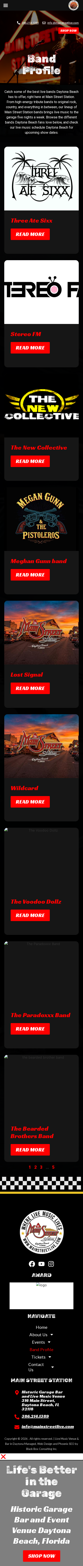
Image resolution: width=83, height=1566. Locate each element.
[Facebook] (32, 1264)
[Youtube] (41, 1264)
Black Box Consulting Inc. (41, 1449)
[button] (41, 1456)
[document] (41, 1509)
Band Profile (41, 1349)
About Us (38, 1334)
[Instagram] (51, 1264)
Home (41, 1327)
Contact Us (36, 1367)
